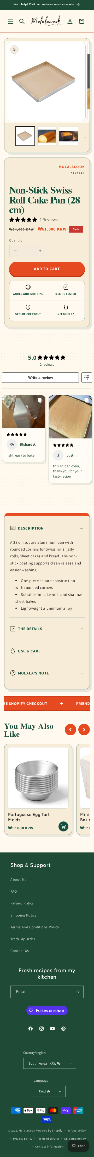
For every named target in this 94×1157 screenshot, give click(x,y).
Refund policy (76, 1130)
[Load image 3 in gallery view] (68, 136)
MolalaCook (27, 1130)
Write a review (40, 377)
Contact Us (19, 950)
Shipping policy (75, 1138)
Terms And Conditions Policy (34, 927)
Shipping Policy (23, 915)
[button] (10, 21)
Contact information (49, 1146)
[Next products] (84, 729)
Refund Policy (22, 903)
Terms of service (48, 1138)
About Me (18, 879)
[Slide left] (8, 137)
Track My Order (22, 938)
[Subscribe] (77, 992)
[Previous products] (70, 729)
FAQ (13, 891)
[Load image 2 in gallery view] (46, 136)
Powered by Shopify (49, 1130)
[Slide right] (85, 137)
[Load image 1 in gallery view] (25, 136)
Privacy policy (22, 1138)
